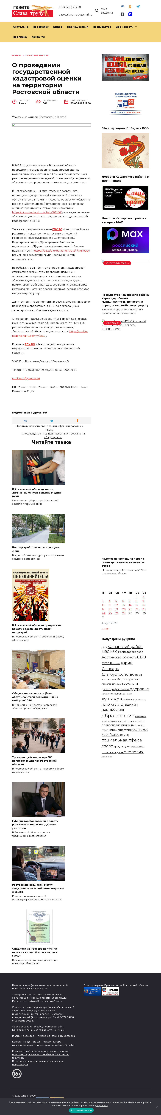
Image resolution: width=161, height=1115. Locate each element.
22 (137, 609)
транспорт (137, 746)
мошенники (140, 700)
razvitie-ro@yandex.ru (26, 378)
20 (124, 609)
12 (116, 605)
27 (123, 613)
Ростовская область (119, 657)
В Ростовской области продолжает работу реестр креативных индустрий (37, 629)
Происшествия (77, 26)
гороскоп (133, 679)
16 (143, 605)
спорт (107, 746)
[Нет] (157, 1106)
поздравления (114, 721)
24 (103, 613)
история (105, 694)
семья (124, 735)
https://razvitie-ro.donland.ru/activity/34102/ (61, 250)
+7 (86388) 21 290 (70, 7)
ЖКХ (104, 647)
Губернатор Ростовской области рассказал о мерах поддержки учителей (35, 825)
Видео (57, 26)
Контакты (38, 36)
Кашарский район (125, 646)
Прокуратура (102, 26)
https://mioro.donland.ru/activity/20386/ (36, 212)
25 (110, 613)
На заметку (41, 26)
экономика (107, 757)
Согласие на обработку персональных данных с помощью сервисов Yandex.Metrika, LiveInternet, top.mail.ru (41, 1054)
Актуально (20, 26)
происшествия (121, 729)
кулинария (127, 694)
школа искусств (113, 752)
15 (137, 605)
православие (111, 725)
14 (130, 605)
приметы (127, 725)
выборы (120, 679)
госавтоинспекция (112, 684)
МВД (106, 652)
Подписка (20, 36)
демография (111, 689)
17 (103, 609)
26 (116, 613)
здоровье (139, 688)
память (140, 716)
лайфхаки (128, 699)
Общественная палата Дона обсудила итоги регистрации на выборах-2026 (35, 697)
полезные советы (133, 721)
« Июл (105, 628)
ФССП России (111, 663)
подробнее (73, 1102)
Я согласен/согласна (81, 1110)
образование (118, 715)
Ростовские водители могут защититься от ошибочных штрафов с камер (38, 888)
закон (125, 689)
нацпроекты (113, 709)
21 (130, 609)
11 (110, 605)
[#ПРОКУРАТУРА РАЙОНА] (125, 288)
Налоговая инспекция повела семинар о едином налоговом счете (123, 562)
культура (112, 699)
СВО (141, 657)
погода (105, 721)
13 (123, 605)
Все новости (124, 26)
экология (134, 751)
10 (103, 605)
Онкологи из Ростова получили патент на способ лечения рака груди (34, 952)
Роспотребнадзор (130, 651)
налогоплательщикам (120, 704)
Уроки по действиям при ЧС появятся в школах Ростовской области (34, 761)
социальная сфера (122, 740)
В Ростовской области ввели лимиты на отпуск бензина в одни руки (36, 493)
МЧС (113, 652)
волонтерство (108, 679)
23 (144, 609)
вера (138, 674)
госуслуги (130, 683)
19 (116, 609)
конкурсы (116, 693)
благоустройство (118, 674)
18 (110, 609)
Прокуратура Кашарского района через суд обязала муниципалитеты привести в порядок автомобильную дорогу (125, 300)
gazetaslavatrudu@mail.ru (75, 14)
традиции (122, 746)
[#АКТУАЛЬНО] (125, 552)
